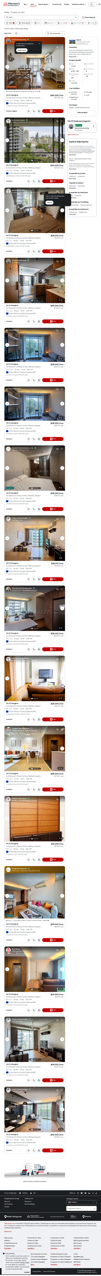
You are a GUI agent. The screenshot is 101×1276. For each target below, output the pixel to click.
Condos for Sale (32, 1240)
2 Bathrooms (73, 212)
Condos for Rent (55, 1240)
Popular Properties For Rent (37, 1254)
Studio (71, 195)
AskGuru (7, 1240)
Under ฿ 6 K (81, 176)
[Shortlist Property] (61, 47)
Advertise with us (78, 4)
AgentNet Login (78, 1256)
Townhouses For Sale (34, 1246)
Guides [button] (66, 4)
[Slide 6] (37, 359)
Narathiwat (81, 186)
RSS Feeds (77, 1262)
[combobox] (41, 17)
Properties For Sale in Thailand (60, 1256)
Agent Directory (72, 134)
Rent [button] (32, 4)
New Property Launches (81, 1240)
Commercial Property (75, 152)
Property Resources (10, 1243)
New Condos (78, 1243)
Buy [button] (25, 4)
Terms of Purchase (49, 1271)
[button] (74, 57)
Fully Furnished (74, 205)
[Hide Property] (57, 47)
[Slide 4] (35, 160)
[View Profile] (17, 40)
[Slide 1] (29, 359)
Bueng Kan (72, 186)
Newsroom (28, 1201)
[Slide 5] (37, 160)
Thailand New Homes (81, 1238)
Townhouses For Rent (57, 1246)
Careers (6, 1206)
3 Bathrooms (83, 212)
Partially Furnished (86, 205)
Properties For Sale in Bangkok (60, 1259)
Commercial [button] (56, 4)
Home (6, 12)
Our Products (8, 1204)
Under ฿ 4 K (72, 176)
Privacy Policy (25, 1262)
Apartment (91, 151)
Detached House (74, 151)
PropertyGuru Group (11, 1199)
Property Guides (9, 1246)
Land (87, 152)
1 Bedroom (78, 195)
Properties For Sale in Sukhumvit (61, 1262)
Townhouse (83, 151)
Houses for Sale (32, 1243)
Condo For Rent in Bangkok (36, 1256)
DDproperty (8, 1238)
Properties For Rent (57, 1238)
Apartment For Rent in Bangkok (37, 1259)
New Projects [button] (43, 4)
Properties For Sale (34, 1238)
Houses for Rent (55, 1243)
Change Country (72, 1199)
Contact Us (29, 1199)
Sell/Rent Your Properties (82, 1259)
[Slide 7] (40, 160)
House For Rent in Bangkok (36, 1262)
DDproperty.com (9, 1223)
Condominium (86, 149)
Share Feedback (30, 1204)
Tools (76, 1254)
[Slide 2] (31, 160)
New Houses (78, 1246)
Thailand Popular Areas (58, 1254)
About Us (7, 1201)
